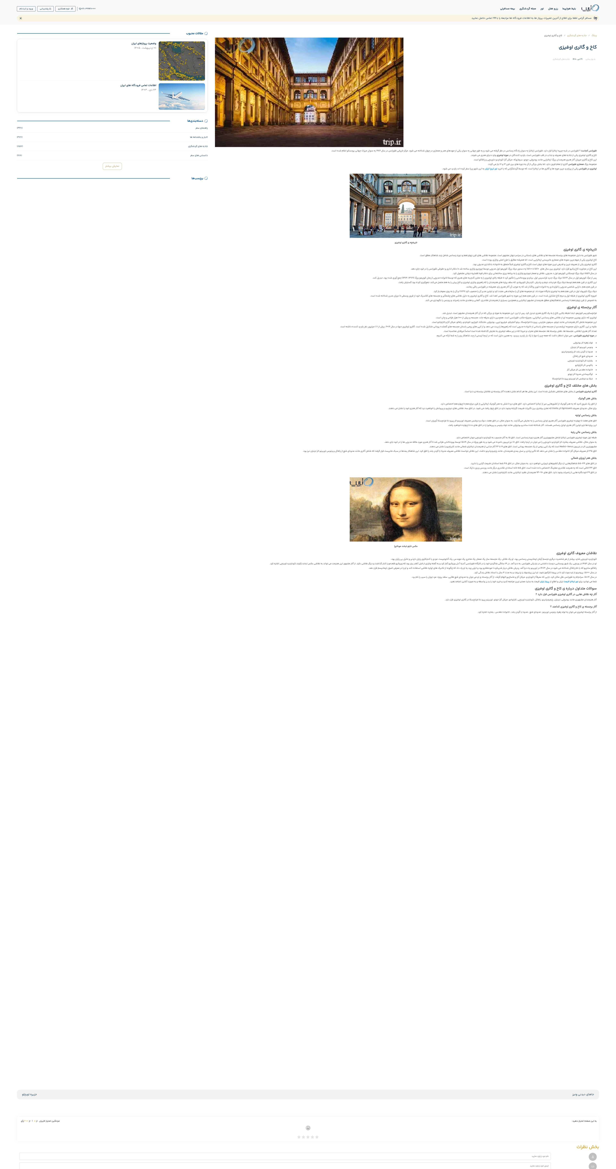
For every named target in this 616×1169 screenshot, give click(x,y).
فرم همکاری (64, 9)
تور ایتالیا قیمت (571, 581)
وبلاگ (594, 35)
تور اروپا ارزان (491, 169)
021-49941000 (88, 9)
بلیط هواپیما (569, 9)
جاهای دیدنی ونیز (583, 1094)
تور (542, 9)
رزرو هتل (553, 9)
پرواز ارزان (544, 581)
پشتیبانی (44, 9)
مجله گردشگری (527, 9)
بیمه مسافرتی (507, 9)
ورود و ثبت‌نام (26, 9)
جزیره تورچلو (29, 1094)
